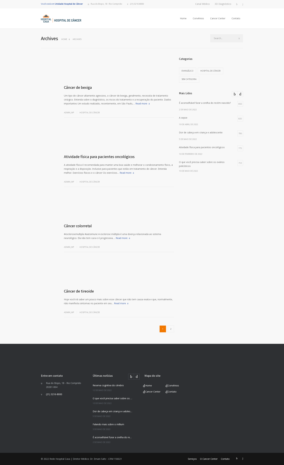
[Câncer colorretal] (119, 207)
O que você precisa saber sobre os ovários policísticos (112, 398)
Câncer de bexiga (78, 87)
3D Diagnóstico (223, 4)
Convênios (198, 18)
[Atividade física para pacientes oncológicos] (119, 138)
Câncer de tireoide (79, 291)
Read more (141, 103)
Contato (236, 18)
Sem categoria (189, 79)
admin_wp (69, 112)
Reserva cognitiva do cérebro (108, 385)
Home (183, 18)
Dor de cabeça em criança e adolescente (112, 411)
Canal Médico (202, 4)
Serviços (192, 458)
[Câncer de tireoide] (119, 272)
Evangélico (187, 70)
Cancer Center (217, 18)
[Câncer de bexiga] (119, 69)
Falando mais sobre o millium (108, 424)
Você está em (62, 3)
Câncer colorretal (78, 225)
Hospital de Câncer (90, 112)
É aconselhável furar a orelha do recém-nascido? (112, 437)
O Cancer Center (209, 458)
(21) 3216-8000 (137, 4)
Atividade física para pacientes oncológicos (99, 156)
